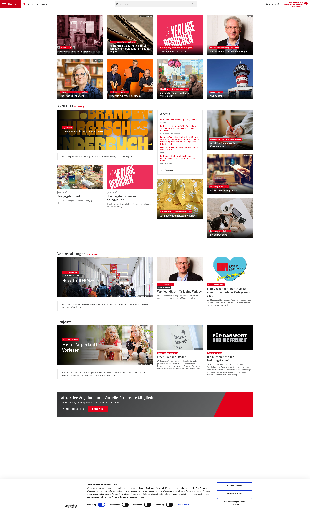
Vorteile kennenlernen (73, 409)
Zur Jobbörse (167, 170)
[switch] (125, 505)
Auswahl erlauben (234, 494)
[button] (10, 4)
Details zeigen (183, 505)
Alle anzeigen (80, 107)
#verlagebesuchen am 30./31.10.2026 (122, 198)
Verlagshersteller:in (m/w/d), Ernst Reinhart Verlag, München (179, 148)
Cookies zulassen (234, 486)
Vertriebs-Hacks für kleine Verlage (179, 291)
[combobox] (155, 4)
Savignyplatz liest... (70, 196)
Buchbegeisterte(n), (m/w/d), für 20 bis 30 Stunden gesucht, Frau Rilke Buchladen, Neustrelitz (178, 128)
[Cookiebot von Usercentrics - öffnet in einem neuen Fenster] (70, 506)
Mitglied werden (98, 409)
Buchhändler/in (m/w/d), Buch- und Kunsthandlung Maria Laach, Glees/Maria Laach (178, 158)
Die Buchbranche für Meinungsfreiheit (220, 358)
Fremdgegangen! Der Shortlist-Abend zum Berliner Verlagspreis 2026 (228, 292)
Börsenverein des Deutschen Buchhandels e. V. (296, 4)
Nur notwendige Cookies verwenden (234, 503)
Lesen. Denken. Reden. (172, 357)
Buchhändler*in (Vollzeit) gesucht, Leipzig (178, 120)
